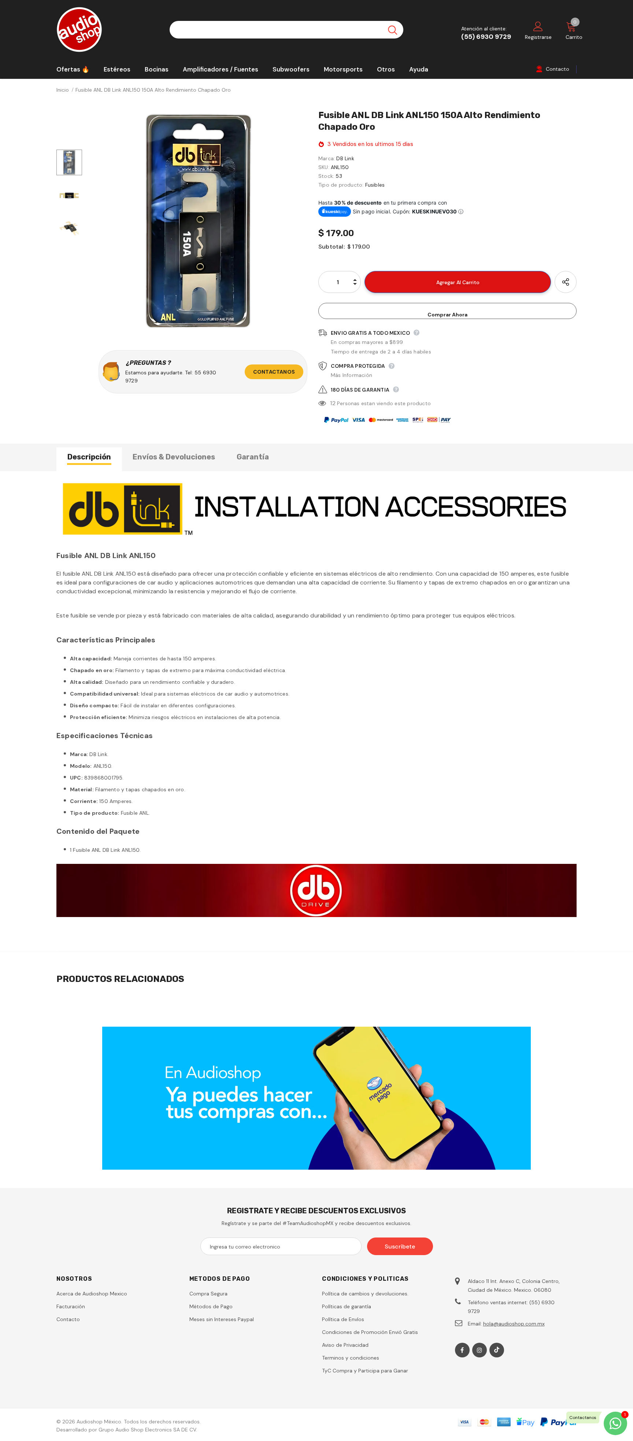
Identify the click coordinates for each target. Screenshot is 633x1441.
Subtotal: (331, 246)
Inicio (62, 90)
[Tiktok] (496, 1350)
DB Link (345, 158)
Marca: (326, 158)
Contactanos (274, 371)
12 (332, 403)
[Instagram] (479, 1350)
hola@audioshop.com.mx (514, 1323)
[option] (198, 221)
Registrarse (538, 37)
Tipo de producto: (340, 185)
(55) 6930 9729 (486, 36)
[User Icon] (538, 26)
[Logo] (107, 29)
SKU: (323, 167)
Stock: (326, 176)
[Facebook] (462, 1350)
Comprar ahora (447, 314)
